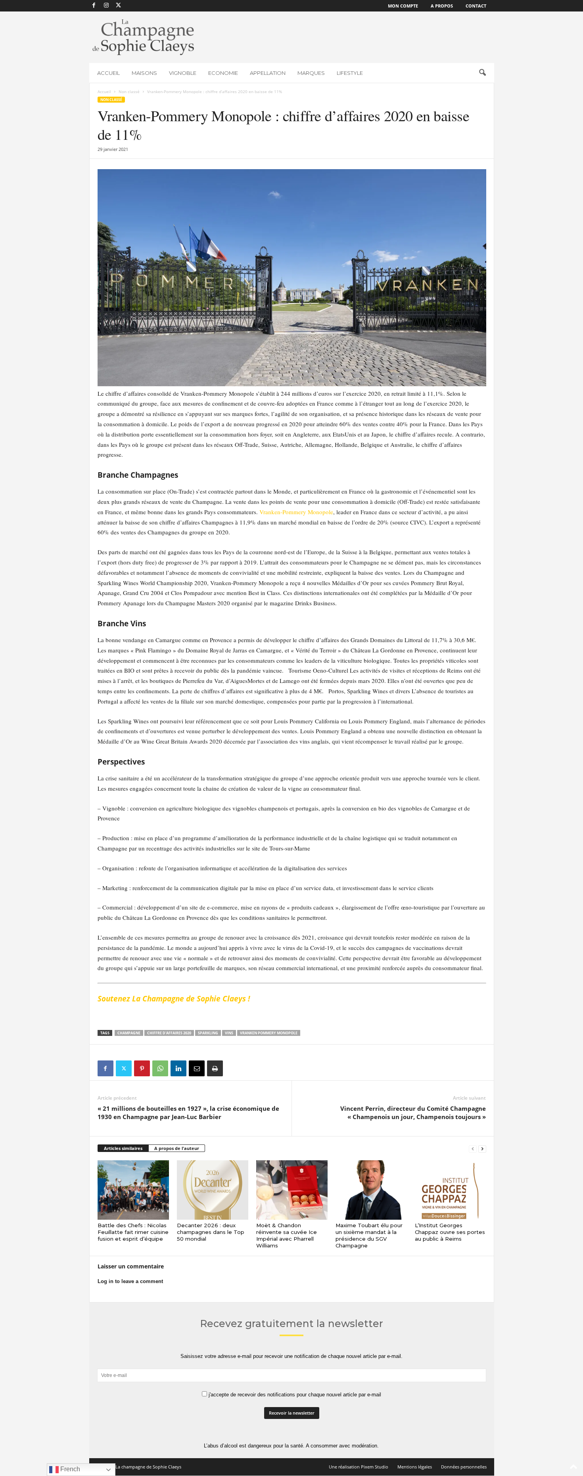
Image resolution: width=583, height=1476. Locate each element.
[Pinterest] (142, 1068)
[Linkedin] (178, 1068)
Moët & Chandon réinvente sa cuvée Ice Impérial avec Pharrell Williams (286, 1235)
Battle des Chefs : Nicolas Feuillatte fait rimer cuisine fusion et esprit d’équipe (133, 1232)
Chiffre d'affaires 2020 (169, 1032)
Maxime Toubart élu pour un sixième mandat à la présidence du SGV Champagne (369, 1235)
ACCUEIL (108, 73)
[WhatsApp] (160, 1068)
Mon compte (403, 6)
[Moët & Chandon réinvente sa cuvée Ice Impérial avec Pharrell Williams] (292, 1190)
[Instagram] (106, 5)
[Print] (215, 1068)
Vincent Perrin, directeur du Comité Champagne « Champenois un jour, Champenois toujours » (413, 1112)
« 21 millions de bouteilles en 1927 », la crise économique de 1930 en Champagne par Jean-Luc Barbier (188, 1112)
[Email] (197, 1068)
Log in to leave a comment (130, 1281)
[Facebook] (94, 5)
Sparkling (208, 1032)
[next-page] (482, 1148)
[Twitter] (124, 1068)
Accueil (104, 91)
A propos (442, 6)
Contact (476, 6)
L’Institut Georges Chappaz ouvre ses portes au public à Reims (450, 1232)
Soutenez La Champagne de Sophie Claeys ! (175, 999)
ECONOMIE (223, 73)
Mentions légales (414, 1467)
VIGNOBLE (182, 73)
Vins (229, 1032)
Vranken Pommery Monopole (268, 1032)
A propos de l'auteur (176, 1148)
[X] (118, 5)
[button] (482, 73)
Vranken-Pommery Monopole (296, 512)
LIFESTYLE (350, 73)
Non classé (129, 91)
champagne (128, 1032)
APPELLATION (268, 73)
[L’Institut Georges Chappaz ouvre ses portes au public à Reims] (450, 1190)
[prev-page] (473, 1148)
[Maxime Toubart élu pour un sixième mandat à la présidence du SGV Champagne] (371, 1190)
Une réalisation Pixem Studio (358, 1467)
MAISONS (144, 73)
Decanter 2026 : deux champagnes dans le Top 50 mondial (210, 1232)
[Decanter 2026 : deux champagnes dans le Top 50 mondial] (212, 1190)
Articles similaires (123, 1148)
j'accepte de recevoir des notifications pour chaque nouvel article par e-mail (294, 1395)
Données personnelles (464, 1467)
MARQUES (311, 73)
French (69, 1469)
